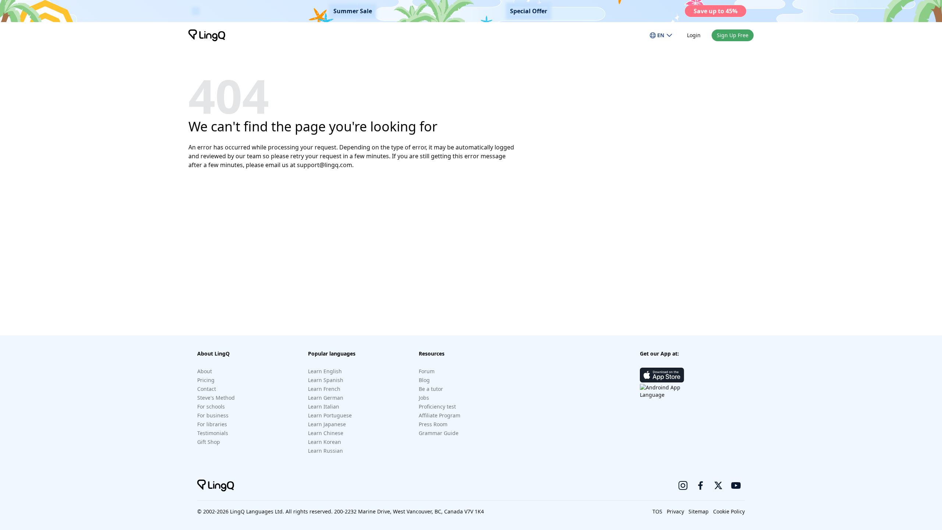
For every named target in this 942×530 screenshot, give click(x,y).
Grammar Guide (438, 433)
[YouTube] (736, 485)
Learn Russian (325, 450)
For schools (211, 406)
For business (213, 415)
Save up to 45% (715, 11)
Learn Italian (323, 406)
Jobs (424, 397)
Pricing (206, 380)
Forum (427, 371)
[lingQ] (206, 35)
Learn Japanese (327, 424)
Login (694, 35)
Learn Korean (324, 441)
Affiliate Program (439, 415)
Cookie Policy (729, 511)
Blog (424, 380)
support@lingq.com (324, 165)
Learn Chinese (325, 433)
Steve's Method (216, 397)
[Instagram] (683, 485)
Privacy (675, 511)
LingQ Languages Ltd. (257, 511)
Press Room (433, 424)
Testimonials (212, 433)
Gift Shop (208, 441)
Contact (206, 388)
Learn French (324, 388)
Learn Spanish (325, 380)
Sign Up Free (732, 35)
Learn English (325, 371)
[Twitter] (718, 485)
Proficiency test (437, 406)
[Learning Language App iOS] (662, 375)
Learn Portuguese (330, 415)
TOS (657, 511)
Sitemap (698, 511)
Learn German (325, 397)
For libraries (212, 424)
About (204, 371)
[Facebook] (700, 485)
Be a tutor (431, 388)
